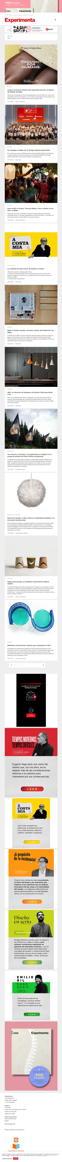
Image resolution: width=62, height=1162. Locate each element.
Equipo (7, 1120)
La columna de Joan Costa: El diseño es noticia (25, 269)
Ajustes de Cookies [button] (7, 1158)
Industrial (9, 389)
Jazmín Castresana (20, 596)
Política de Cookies (52, 1155)
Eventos (9, 86)
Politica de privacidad (10, 1111)
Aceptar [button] (15, 1158)
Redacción (18, 160)
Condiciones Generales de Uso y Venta (15, 1109)
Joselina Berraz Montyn (21, 533)
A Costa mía (10, 265)
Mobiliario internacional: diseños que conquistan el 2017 (29, 645)
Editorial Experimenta (10, 1118)
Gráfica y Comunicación (13, 514)
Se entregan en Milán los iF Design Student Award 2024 (28, 150)
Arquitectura (10, 451)
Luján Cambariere (20, 101)
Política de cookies (10, 1113)
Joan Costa (18, 281)
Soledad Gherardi (20, 469)
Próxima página (43, 665)
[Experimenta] (20, 20)
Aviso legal (8, 1107)
